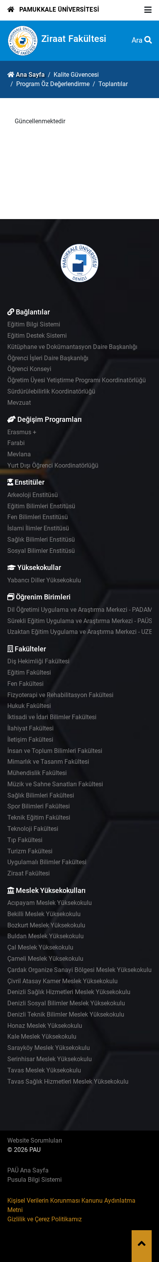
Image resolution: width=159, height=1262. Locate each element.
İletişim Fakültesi (30, 739)
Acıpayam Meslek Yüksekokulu (49, 902)
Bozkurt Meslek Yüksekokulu (46, 925)
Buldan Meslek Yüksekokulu (45, 936)
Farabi (16, 443)
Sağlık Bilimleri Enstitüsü (41, 539)
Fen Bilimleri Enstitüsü (37, 517)
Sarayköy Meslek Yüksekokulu (48, 1047)
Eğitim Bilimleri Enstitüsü (41, 506)
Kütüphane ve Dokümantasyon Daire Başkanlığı (72, 346)
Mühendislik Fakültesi (37, 773)
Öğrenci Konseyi (29, 369)
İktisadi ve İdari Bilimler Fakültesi (51, 717)
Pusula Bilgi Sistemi (34, 1179)
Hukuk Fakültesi (29, 706)
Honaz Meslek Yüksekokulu (44, 1025)
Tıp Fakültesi (24, 840)
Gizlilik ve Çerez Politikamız (44, 1219)
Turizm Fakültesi (29, 851)
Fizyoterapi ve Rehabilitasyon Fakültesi (60, 695)
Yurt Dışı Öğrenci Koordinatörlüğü (52, 465)
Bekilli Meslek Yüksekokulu (44, 914)
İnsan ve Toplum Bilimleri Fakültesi (54, 750)
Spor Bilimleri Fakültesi (38, 806)
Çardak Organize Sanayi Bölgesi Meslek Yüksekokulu (79, 970)
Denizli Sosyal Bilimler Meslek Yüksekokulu (66, 1003)
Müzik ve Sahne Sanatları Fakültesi (55, 784)
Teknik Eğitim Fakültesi (38, 817)
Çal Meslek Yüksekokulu (40, 947)
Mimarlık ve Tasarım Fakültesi (48, 761)
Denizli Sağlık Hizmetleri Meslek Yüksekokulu (68, 992)
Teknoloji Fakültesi (32, 828)
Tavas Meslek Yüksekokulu (44, 1070)
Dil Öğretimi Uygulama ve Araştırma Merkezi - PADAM (80, 609)
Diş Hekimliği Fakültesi (38, 661)
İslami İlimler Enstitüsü (38, 528)
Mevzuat (19, 402)
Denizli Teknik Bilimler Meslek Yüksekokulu (65, 1014)
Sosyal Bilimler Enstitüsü (41, 550)
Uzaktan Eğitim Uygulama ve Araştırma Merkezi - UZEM (82, 631)
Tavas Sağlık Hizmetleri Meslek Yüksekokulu (68, 1081)
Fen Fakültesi (25, 683)
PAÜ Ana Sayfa (28, 1170)
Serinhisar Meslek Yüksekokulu (49, 1059)
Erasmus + (21, 432)
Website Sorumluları (34, 1140)
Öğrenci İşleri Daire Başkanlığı (47, 358)
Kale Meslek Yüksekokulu (41, 1036)
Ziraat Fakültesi (73, 38)
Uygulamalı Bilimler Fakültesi (46, 862)
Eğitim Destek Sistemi (37, 335)
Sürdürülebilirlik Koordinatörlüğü (51, 391)
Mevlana (19, 454)
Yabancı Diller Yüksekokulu (44, 580)
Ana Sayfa (30, 74)
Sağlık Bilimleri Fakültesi (40, 795)
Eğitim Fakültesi (29, 672)
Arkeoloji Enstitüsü (32, 495)
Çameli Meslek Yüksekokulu (45, 958)
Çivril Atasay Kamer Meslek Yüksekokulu (62, 981)
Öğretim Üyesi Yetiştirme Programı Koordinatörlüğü (76, 380)
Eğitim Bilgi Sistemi (33, 324)
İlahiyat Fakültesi (30, 728)
